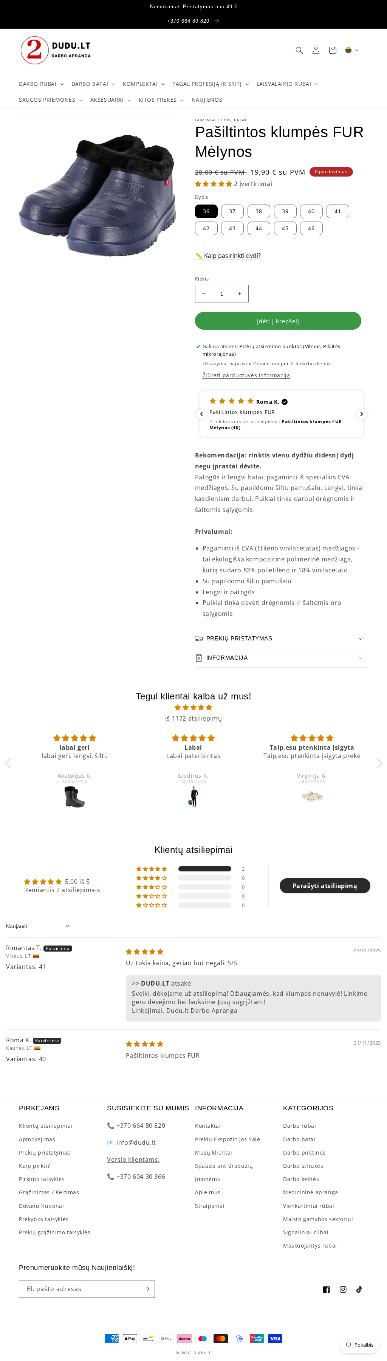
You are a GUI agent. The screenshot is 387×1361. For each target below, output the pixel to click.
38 (258, 211)
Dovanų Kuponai (41, 1205)
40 (311, 211)
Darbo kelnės (301, 1179)
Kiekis (202, 278)
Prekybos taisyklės (44, 1219)
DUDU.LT (202, 1352)
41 (337, 211)
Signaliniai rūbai (305, 1232)
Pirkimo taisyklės (42, 1179)
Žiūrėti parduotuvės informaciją (246, 375)
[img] (193, 707)
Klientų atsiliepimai (46, 1125)
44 (258, 228)
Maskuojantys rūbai (310, 1245)
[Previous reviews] (201, 414)
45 (285, 228)
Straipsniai (210, 1205)
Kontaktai (208, 1125)
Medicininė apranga (310, 1192)
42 (206, 228)
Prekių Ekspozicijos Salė (227, 1139)
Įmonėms (207, 1179)
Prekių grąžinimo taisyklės (55, 1232)
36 (206, 211)
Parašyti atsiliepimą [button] (325, 886)
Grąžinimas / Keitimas (49, 1192)
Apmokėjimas (37, 1139)
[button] (40, 84)
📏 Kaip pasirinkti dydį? (228, 255)
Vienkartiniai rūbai (308, 1205)
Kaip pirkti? (34, 1165)
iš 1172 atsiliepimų (193, 718)
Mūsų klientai (213, 1152)
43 (232, 228)
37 (232, 211)
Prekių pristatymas (44, 1152)
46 (311, 228)
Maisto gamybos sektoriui (318, 1219)
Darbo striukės (303, 1165)
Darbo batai (299, 1139)
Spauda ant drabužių (224, 1165)
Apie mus (208, 1192)
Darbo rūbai (299, 1125)
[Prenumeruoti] (146, 1289)
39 (285, 211)
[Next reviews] (362, 414)
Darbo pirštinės (304, 1152)
